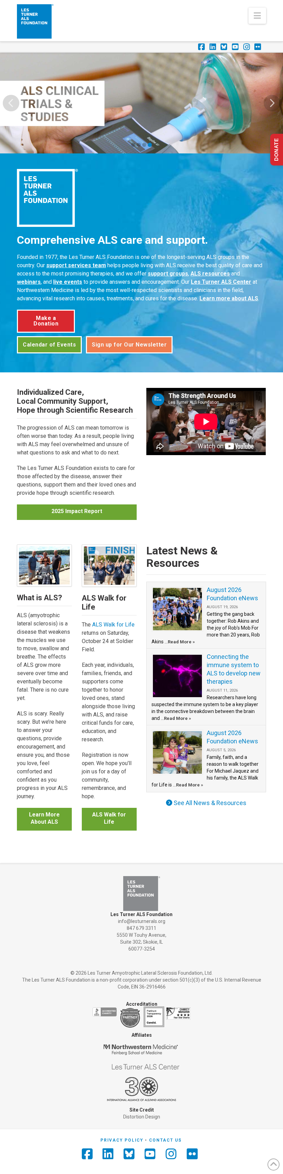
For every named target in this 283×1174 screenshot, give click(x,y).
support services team (76, 265)
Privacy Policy (121, 1140)
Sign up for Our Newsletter (129, 344)
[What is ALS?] (44, 565)
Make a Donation (45, 321)
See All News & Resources (209, 802)
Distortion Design (141, 1117)
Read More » (181, 641)
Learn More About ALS (44, 818)
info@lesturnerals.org (141, 921)
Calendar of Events (49, 344)
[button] (257, 16)
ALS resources (210, 273)
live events (67, 282)
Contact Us (165, 1140)
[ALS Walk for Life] (109, 565)
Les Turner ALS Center (221, 282)
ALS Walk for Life (113, 624)
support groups (168, 273)
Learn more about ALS (228, 298)
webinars (29, 282)
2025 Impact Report (76, 511)
